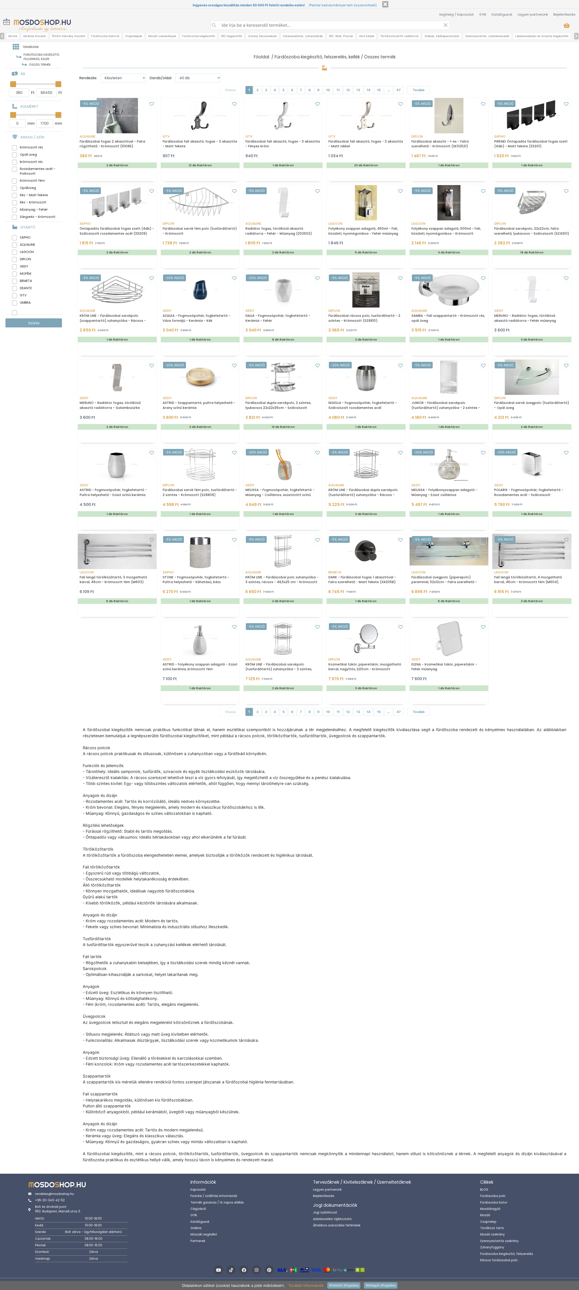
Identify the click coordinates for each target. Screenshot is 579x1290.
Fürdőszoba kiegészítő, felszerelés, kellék (317, 57)
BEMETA (26, 281)
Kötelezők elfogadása (343, 1285)
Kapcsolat (198, 1189)
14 (368, 90)
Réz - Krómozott (33, 202)
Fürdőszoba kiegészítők (198, 36)
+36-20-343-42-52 (50, 1200)
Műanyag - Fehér (34, 209)
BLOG (484, 1189)
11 (338, 90)
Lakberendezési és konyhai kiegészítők (542, 36)
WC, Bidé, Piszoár (341, 36)
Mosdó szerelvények (162, 36)
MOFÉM (25, 273)
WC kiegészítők (231, 36)
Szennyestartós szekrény (499, 1241)
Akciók (12, 36)
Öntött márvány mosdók (68, 36)
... (388, 90)
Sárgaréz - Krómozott (37, 217)
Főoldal (261, 57)
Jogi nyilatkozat (325, 1212)
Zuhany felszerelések (262, 36)
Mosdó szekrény (492, 1234)
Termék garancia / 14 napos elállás (217, 1202)
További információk (306, 1285)
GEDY (24, 266)
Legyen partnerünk (533, 14)
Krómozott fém (32, 180)
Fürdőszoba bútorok (105, 36)
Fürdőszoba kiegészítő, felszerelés (506, 1254)
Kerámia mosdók (34, 36)
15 (379, 90)
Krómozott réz (31, 147)
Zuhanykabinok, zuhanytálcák (303, 36)
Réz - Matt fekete (34, 195)
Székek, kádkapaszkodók (442, 36)
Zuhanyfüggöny (492, 1247)
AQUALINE (27, 244)
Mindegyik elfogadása (381, 1285)
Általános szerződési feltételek (337, 1225)
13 (358, 90)
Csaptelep (488, 1222)
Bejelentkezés (564, 14)
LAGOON (27, 252)
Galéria (196, 1228)
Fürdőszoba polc (492, 1196)
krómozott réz (31, 162)
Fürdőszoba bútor (493, 1202)
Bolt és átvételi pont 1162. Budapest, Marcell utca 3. (58, 1209)
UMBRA (25, 302)
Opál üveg (28, 154)
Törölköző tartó (492, 1228)
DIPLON (25, 259)
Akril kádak (366, 36)
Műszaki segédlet (203, 1234)
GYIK (482, 14)
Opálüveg (28, 188)
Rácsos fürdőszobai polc (499, 1260)
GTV (23, 295)
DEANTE (26, 288)
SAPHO (25, 237)
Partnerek (197, 1241)
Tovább (419, 90)
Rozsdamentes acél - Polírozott (37, 171)
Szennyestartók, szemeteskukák (487, 36)
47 (398, 90)
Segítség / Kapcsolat (456, 14)
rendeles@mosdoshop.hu (54, 1194)
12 (348, 90)
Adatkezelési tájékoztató (332, 1219)
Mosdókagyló (490, 1209)
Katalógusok (502, 14)
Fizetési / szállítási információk (213, 1196)
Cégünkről (198, 1209)
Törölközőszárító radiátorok (399, 36)
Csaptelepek (133, 36)
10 (328, 90)
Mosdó (485, 1215)
